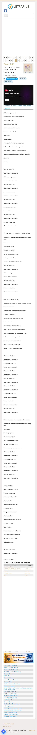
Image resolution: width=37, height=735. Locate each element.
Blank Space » (29, 652)
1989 (9, 75)
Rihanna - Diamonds (9, 702)
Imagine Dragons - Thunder (10, 680)
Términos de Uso (7, 726)
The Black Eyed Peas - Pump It (12, 704)
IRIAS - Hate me (8, 676)
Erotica (5, 571)
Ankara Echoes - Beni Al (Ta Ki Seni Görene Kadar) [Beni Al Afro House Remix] (18, 688)
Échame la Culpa (8, 573)
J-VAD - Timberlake (8, 700)
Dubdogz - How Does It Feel (11, 714)
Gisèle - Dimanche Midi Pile (11, 669)
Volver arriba (32, 730)
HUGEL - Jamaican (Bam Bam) (11, 684)
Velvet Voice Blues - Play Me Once (12, 710)
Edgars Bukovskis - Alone (10, 712)
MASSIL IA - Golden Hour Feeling (12, 671)
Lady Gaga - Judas (8, 706)
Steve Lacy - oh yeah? (9, 686)
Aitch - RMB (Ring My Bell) (10, 698)
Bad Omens (28, 569)
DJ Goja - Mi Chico (8, 678)
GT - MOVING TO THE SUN (11, 695)
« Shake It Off (7, 652)
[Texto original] (3, 718)
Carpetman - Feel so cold (10, 716)
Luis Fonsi (27, 573)
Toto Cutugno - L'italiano (10, 691)
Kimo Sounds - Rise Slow (10, 665)
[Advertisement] (18, 38)
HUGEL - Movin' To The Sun (11, 667)
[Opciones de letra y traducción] (3, 731)
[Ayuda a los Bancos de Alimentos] (18, 657)
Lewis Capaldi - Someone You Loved (13, 708)
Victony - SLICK (8, 682)
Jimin (26, 575)
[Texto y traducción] (3, 727)
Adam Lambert (28, 567)
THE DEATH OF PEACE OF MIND (12, 569)
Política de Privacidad (8, 724)
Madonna (27, 571)
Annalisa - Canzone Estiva (10, 693)
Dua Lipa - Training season (10, 674)
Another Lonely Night (9, 567)
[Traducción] (3, 723)
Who (5, 575)
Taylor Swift (9, 64)
